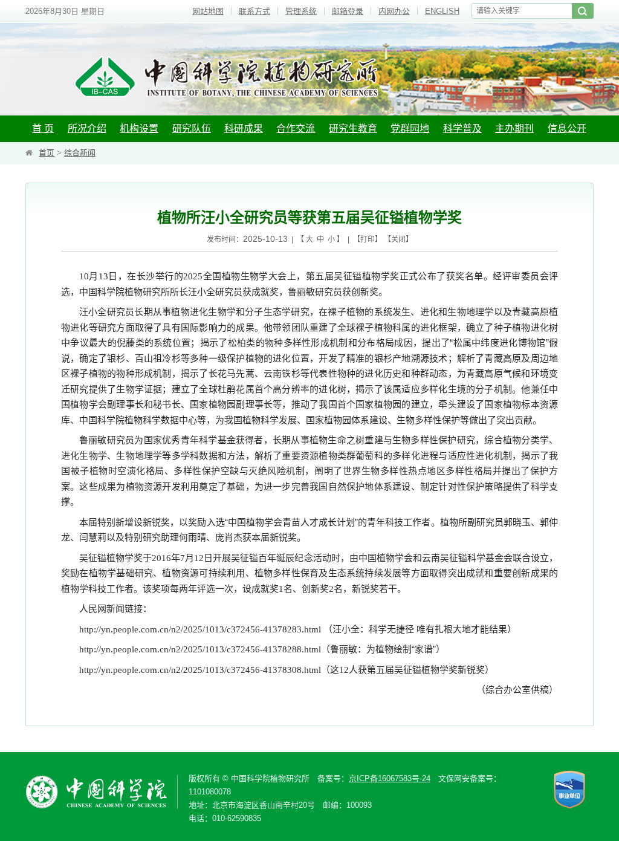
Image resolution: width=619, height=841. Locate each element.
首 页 (43, 128)
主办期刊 (514, 128)
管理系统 (301, 11)
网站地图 (208, 11)
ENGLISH (442, 11)
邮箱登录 (347, 11)
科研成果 (243, 128)
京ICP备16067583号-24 (389, 778)
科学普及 (462, 128)
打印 (367, 239)
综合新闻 (80, 152)
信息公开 (567, 128)
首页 (46, 152)
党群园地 (410, 128)
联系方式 (254, 11)
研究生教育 (353, 128)
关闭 (398, 239)
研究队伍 (191, 128)
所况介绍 (87, 128)
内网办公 (394, 11)
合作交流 (295, 128)
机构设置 (139, 128)
